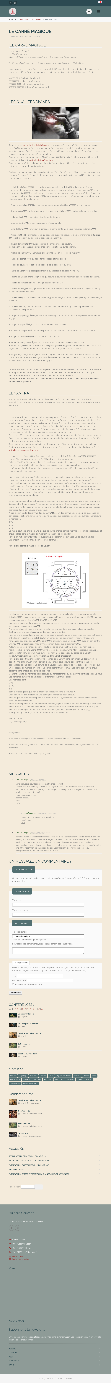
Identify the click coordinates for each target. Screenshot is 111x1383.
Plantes (86, 1076)
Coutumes (70, 1079)
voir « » (36, 145)
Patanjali (89, 1079)
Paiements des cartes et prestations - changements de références (39, 1174)
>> (42, 1009)
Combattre (23, 1133)
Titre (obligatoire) (20, 932)
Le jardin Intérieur (26, 1014)
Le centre (13, 1353)
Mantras (43, 1076)
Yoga (11, 1357)
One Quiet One (25, 1111)
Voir (23, 450)
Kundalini (33, 1076)
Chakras (13, 1076)
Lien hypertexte (19, 980)
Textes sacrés (15, 1083)
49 (39, 1009)
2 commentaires (33, 36)
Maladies (77, 1076)
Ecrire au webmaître (20, 1259)
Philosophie (24, 19)
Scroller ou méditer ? (27, 1054)
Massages (26, 1079)
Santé (11, 1365)
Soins (94, 1076)
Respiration (59, 1079)
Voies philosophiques (30, 1083)
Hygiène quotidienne (64, 1076)
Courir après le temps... (28, 1024)
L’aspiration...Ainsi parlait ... (30, 1033)
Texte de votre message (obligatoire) (29, 940)
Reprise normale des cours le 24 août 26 (27, 1156)
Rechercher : (15, 1187)
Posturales (37, 1079)
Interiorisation (15, 1079)
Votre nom (17, 900)
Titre (14, 976)
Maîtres (79, 1079)
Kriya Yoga (23, 1076)
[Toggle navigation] (98, 11)
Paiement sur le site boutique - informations (29, 1165)
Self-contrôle (24, 1044)
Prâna (51, 1076)
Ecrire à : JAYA (18, 1256)
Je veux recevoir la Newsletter (28, 984)
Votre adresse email (21, 910)
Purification (48, 1079)
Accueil (14, 19)
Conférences (36, 19)
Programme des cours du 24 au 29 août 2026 (29, 1161)
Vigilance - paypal (17, 1170)
